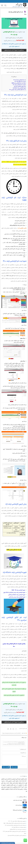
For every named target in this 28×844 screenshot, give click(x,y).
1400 (12, 590)
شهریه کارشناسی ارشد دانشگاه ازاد (19, 88)
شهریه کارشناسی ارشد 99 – (19, 590)
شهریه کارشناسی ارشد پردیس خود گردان (17, 597)
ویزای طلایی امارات (18, 805)
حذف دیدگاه (5, 767)
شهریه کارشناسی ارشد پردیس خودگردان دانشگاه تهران (14, 592)
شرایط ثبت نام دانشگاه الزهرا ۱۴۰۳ (17, 827)
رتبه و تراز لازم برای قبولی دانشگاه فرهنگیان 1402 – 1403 (12, 823)
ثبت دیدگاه (14, 767)
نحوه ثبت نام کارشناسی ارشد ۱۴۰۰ (19, 85)
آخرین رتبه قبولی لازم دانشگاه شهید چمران (15, 835)
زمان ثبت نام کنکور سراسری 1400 (14, 550)
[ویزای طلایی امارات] (25, 806)
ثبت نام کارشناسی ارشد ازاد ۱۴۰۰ (19, 80)
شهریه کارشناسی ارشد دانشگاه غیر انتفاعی (16, 595)
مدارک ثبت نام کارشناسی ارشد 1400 (18, 83)
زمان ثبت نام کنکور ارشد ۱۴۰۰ (20, 81)
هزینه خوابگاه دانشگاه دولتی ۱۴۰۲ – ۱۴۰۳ (15, 821)
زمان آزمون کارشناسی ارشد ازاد (20, 86)
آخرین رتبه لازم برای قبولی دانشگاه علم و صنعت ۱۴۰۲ (13, 825)
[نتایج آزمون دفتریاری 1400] (25, 811)
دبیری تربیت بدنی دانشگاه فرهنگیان (16, 829)
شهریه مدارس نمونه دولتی (17, 800)
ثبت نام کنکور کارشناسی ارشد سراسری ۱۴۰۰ (17, 89)
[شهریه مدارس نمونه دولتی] (25, 801)
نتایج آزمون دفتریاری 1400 (17, 810)
